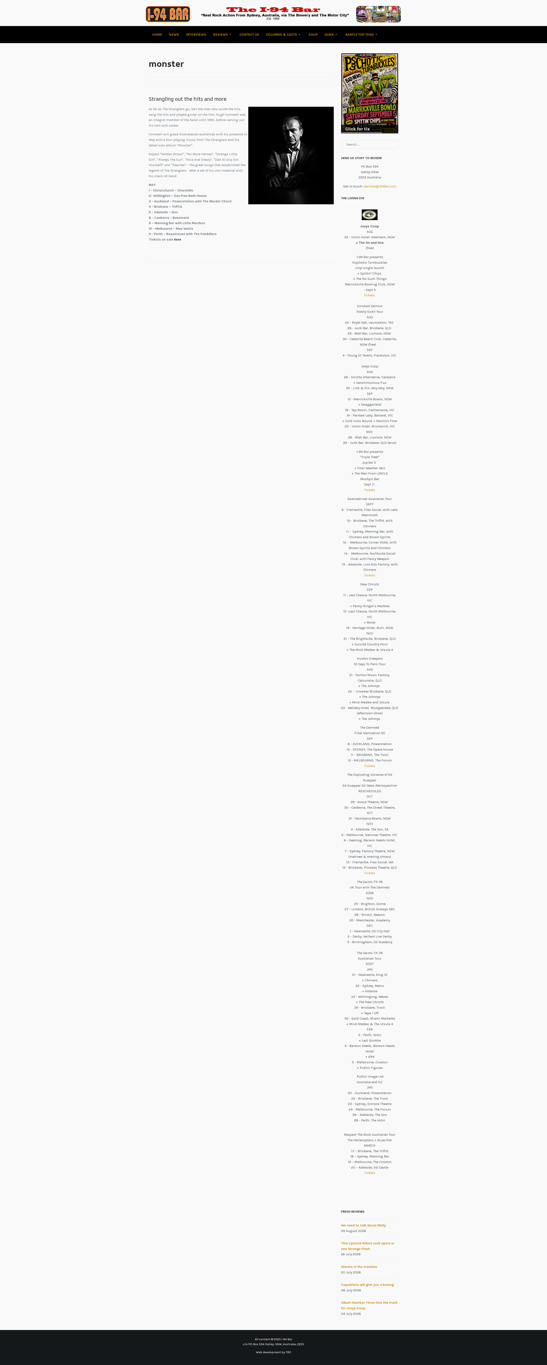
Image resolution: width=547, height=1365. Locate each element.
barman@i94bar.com (380, 186)
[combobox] (369, 144)
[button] (223, 34)
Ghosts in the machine (359, 1267)
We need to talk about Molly (363, 1225)
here (177, 239)
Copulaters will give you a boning (367, 1285)
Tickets (370, 295)
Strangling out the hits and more (187, 98)
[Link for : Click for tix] (369, 93)
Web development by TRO (273, 1352)
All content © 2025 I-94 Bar (273, 1339)
